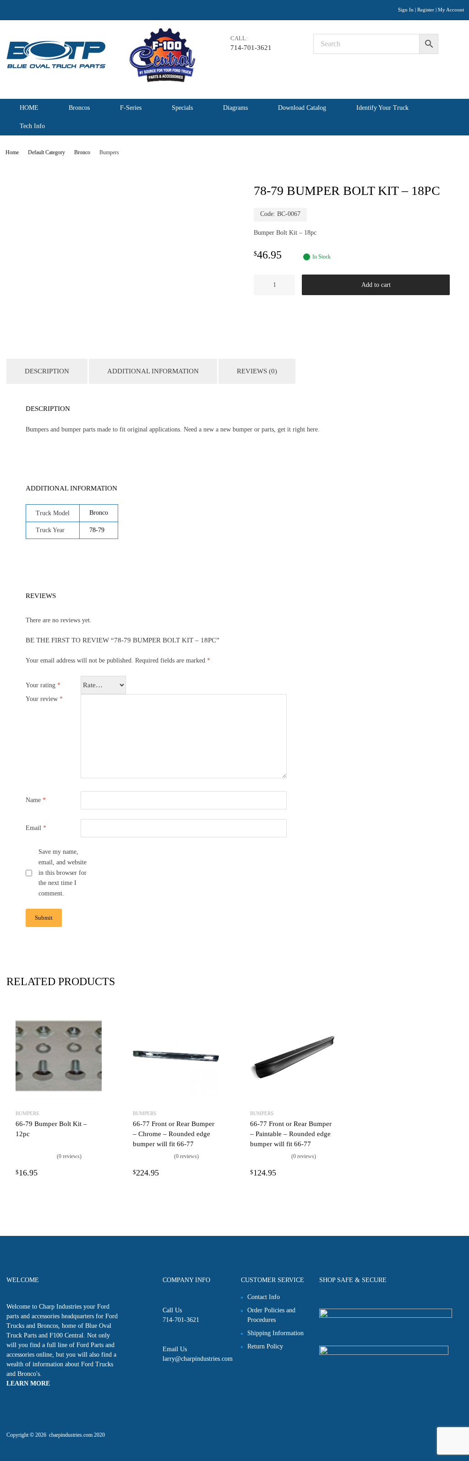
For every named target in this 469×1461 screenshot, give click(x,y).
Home (12, 152)
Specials (182, 107)
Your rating (43, 685)
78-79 (96, 530)
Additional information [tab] (153, 371)
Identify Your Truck (382, 107)
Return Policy (265, 1346)
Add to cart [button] (96, 1173)
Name (36, 800)
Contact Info (263, 1297)
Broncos (79, 107)
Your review (44, 698)
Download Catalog (302, 107)
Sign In (406, 9)
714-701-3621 (251, 47)
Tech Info (32, 126)
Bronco (82, 152)
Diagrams (235, 107)
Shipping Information (275, 1333)
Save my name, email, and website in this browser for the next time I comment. (62, 872)
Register (425, 9)
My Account (451, 9)
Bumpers (27, 1113)
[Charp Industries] (100, 80)
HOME (29, 107)
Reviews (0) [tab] (257, 371)
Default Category (46, 152)
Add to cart (376, 284)
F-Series (131, 107)
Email (36, 828)
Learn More (28, 1383)
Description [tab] (47, 371)
